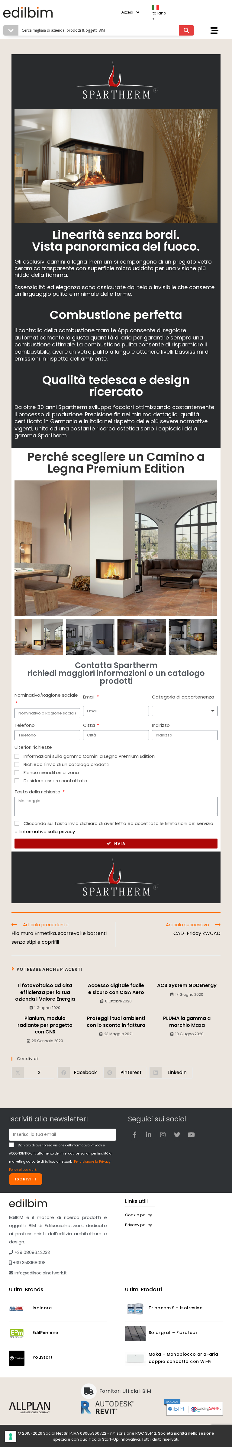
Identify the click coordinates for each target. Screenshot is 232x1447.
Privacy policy (138, 1225)
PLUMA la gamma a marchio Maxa (187, 1021)
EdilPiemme (45, 1333)
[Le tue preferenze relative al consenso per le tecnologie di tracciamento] (10, 1436)
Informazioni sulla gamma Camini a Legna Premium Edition (89, 756)
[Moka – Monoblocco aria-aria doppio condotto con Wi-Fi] (135, 1358)
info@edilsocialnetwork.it (40, 1273)
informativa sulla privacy (48, 831)
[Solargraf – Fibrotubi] (135, 1333)
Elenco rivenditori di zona (51, 772)
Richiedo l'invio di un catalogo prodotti (66, 764)
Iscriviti (25, 1179)
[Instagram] (162, 1135)
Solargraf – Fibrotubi (173, 1333)
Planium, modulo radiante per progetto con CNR (45, 1025)
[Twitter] (177, 1135)
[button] (21, 548)
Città (89, 725)
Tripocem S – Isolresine (175, 1308)
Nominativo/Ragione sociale (46, 695)
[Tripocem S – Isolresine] (135, 1309)
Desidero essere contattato (55, 780)
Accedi (127, 12)
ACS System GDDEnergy (187, 985)
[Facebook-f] (134, 1135)
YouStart (43, 1357)
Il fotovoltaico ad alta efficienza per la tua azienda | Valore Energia (45, 992)
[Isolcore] (19, 1309)
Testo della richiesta (38, 792)
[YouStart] (19, 1358)
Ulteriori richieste (33, 747)
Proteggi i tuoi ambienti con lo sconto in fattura (116, 1021)
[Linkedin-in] (148, 1135)
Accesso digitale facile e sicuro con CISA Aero (116, 988)
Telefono (24, 725)
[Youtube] (191, 1135)
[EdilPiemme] (19, 1333)
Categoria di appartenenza (183, 697)
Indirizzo (161, 725)
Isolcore (42, 1308)
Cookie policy (138, 1215)
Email (89, 697)
